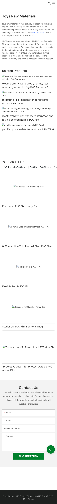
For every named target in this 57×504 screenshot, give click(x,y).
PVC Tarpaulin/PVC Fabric (15, 167)
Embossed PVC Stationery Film (20, 206)
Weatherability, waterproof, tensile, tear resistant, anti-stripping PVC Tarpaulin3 (25, 85)
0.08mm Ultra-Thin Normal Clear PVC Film (27, 246)
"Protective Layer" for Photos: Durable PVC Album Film (27, 368)
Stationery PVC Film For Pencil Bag (22, 326)
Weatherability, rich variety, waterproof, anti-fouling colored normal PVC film (28, 118)
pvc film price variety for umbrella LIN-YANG (28, 129)
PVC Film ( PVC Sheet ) (40, 167)
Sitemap (31, 499)
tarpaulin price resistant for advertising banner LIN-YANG (25, 101)
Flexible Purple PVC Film (16, 286)
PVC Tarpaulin (38, 32)
